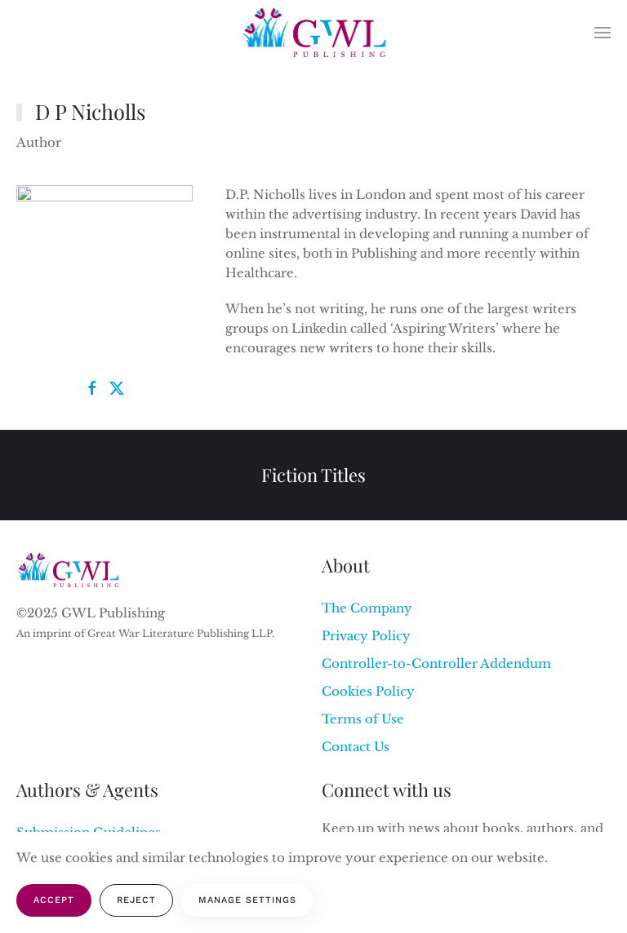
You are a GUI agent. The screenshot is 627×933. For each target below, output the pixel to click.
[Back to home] (313, 32)
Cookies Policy (368, 691)
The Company (367, 608)
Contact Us (355, 746)
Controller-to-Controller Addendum (436, 663)
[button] (602, 32)
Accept (53, 900)
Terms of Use (363, 719)
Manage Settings (247, 900)
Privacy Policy (366, 635)
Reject (136, 900)
